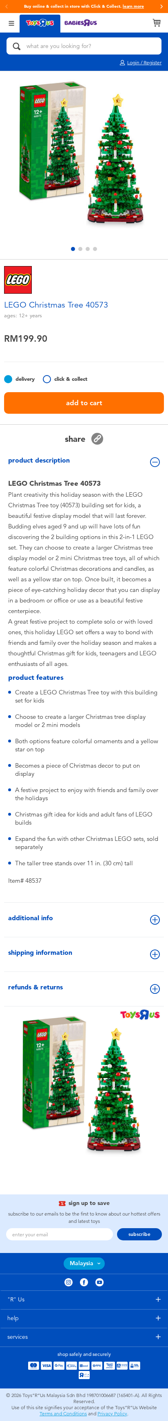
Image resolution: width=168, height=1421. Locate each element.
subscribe (139, 1234)
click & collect (70, 379)
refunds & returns (35, 987)
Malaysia (81, 1263)
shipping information (40, 952)
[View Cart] (156, 23)
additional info (30, 918)
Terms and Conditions (63, 1414)
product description (39, 460)
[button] (161, 6)
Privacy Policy (112, 1414)
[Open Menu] (11, 22)
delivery (25, 379)
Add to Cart (84, 403)
